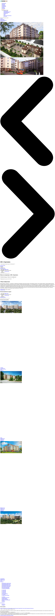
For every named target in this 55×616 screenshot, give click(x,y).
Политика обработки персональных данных (6, 615)
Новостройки (4, 3)
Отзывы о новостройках (5, 595)
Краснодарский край (3, 608)
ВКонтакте (3, 604)
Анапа (14, 608)
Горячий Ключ (20, 608)
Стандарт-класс (6, 271)
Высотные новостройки (5, 587)
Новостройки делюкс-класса (6, 586)
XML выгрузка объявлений (6, 599)
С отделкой (3, 594)
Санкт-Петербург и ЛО (7, 11)
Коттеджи (3, 4)
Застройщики (4, 6)
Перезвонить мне (2, 268)
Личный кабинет (4, 598)
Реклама (3, 600)
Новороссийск (10, 608)
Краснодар (31, 608)
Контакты (3, 601)
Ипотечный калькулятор (5, 597)
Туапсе (24, 608)
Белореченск (28, 608)
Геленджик (16, 608)
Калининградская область (7, 15)
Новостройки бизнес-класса (6, 584)
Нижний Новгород (6, 12)
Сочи (7, 608)
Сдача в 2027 (4, 592)
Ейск (25, 608)
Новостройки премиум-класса (6, 585)
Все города (5, 16)
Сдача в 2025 (4, 590)
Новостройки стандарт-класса (6, 583)
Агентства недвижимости (6, 588)
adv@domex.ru (2, 602)
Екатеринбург (6, 13)
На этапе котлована (5, 593)
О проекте (3, 596)
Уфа (4, 14)
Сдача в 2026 (4, 591)
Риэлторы (3, 8)
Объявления (4, 5)
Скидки (3, 9)
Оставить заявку (2, 265)
